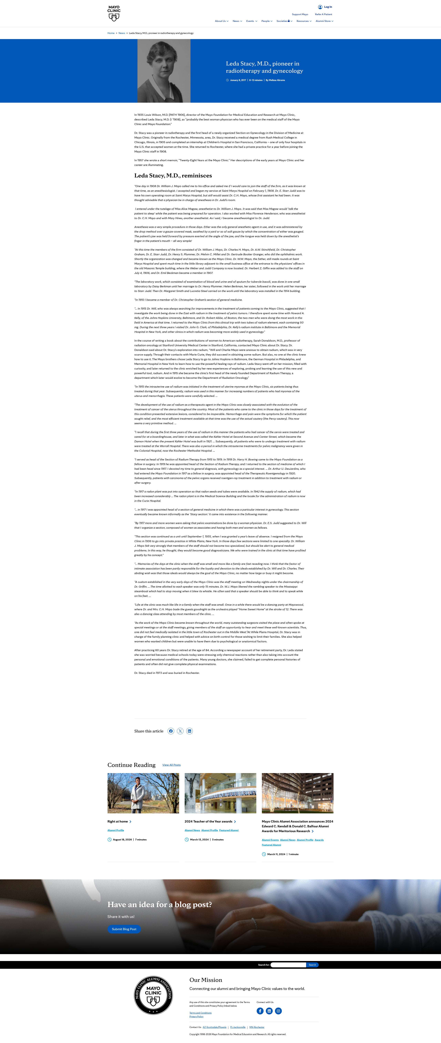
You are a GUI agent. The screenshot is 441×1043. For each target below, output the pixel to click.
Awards (319, 839)
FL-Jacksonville (237, 1027)
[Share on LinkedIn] (189, 731)
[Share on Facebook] (171, 731)
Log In (328, 6)
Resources (303, 21)
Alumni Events (270, 839)
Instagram (278, 1011)
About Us (220, 21)
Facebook (260, 1011)
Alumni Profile (115, 830)
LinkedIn (269, 1011)
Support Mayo (300, 14)
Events (250, 21)
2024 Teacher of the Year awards (208, 821)
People (265, 21)
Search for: (264, 964)
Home (111, 33)
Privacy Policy (196, 1016)
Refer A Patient (323, 14)
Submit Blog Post (124, 929)
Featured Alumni (229, 830)
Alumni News (192, 830)
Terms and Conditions (200, 1012)
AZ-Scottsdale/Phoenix (214, 1027)
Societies (282, 21)
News (236, 21)
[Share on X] (180, 731)
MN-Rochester (256, 1027)
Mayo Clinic (114, 14)
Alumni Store (323, 21)
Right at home (117, 821)
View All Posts (171, 765)
